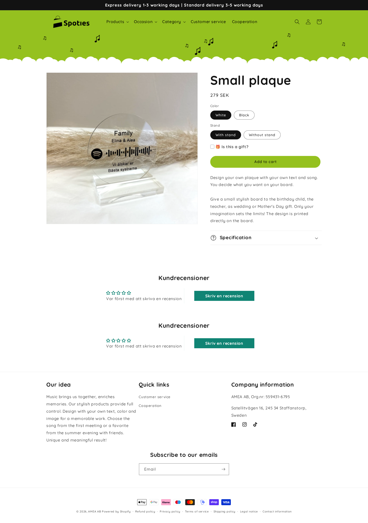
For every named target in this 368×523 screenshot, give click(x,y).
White (221, 115)
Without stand (262, 135)
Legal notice (249, 511)
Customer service (154, 397)
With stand (226, 135)
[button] (117, 21)
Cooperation (150, 405)
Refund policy (145, 511)
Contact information (277, 511)
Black (244, 115)
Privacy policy (170, 511)
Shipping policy (225, 511)
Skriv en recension (224, 295)
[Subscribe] (223, 469)
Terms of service (197, 511)
